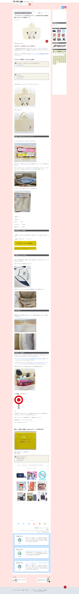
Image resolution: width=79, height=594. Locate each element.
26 (59, 61)
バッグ (24, 530)
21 (63, 60)
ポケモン (33, 530)
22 (65, 60)
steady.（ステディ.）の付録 (44, 527)
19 (59, 60)
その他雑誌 (22, 590)
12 (59, 58)
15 (65, 58)
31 (55, 63)
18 (57, 60)
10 (55, 58)
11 (57, 58)
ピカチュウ (28, 530)
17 (55, 60)
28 (63, 61)
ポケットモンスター (45, 530)
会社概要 (40, 590)
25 (57, 61)
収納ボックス (38, 530)
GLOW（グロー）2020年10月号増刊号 (28, 358)
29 (65, 61)
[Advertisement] (31, 511)
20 (61, 60)
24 (55, 61)
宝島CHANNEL (19, 65)
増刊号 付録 (38, 53)
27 (61, 61)
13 (61, 58)
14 (63, 58)
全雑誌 (27, 590)
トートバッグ (20, 530)
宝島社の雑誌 (45, 590)
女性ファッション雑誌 (16, 590)
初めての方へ (35, 590)
